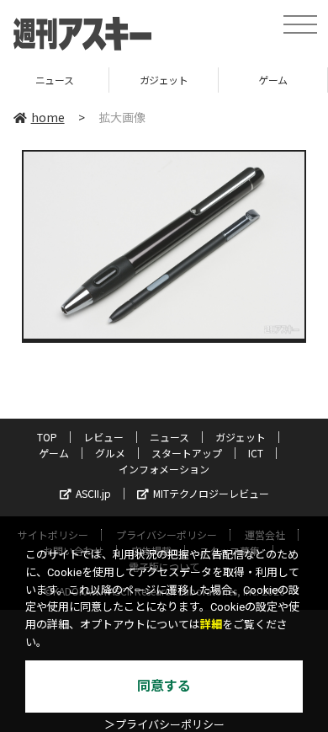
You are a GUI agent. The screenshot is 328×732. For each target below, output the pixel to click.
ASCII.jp (93, 493)
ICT (255, 453)
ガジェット (164, 79)
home (48, 117)
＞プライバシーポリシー (164, 725)
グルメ (110, 453)
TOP (47, 437)
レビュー (103, 437)
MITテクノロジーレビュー (211, 493)
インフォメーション (164, 469)
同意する (164, 686)
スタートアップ (186, 453)
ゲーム (273, 79)
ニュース (54, 79)
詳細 (211, 624)
